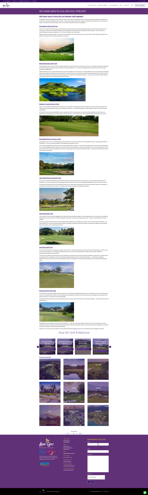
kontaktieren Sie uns (77, 328)
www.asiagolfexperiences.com (69, 465)
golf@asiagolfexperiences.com (26, 1)
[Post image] (47, 347)
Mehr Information (47, 349)
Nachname (100, 446)
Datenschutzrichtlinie (67, 461)
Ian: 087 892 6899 (7, 1)
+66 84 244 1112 (66, 440)
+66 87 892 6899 (66, 442)
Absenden (91, 482)
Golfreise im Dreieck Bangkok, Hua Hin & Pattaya (100, 343)
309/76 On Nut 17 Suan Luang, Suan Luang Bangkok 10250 (67, 448)
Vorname (89, 446)
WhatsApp (35, 1)
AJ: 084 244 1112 (15, 1)
